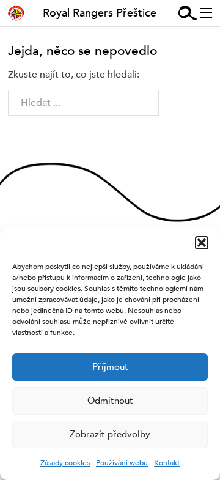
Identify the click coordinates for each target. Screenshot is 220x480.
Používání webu (122, 463)
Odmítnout (110, 400)
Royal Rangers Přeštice (99, 13)
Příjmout (110, 367)
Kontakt (167, 463)
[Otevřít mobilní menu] (206, 13)
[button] (202, 243)
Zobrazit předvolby (110, 434)
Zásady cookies (65, 463)
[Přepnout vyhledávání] (187, 13)
